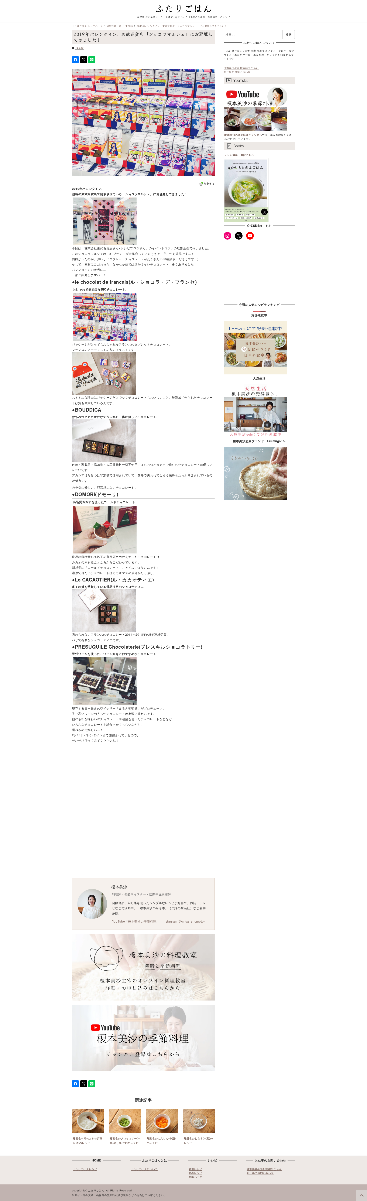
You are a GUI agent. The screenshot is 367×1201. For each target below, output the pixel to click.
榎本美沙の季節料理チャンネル (243, 135)
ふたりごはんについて (144, 1169)
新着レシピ (195, 1169)
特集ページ (195, 1177)
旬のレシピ (195, 1173)
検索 (289, 34)
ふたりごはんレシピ (85, 1169)
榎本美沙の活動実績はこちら (241, 68)
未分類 (80, 48)
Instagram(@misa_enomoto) (184, 921)
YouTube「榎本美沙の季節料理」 (136, 921)
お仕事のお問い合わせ (237, 71)
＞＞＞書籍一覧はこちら (239, 155)
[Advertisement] (183, 778)
